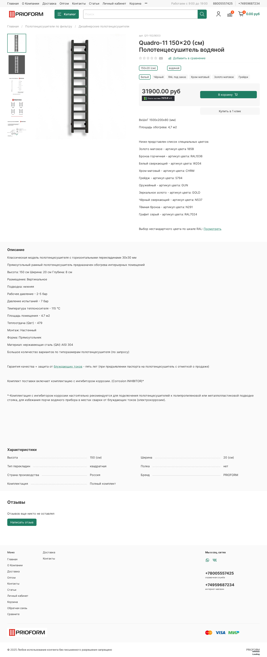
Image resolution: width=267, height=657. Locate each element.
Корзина (135, 3)
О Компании (30, 3)
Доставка (49, 3)
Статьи (94, 3)
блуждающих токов (68, 366)
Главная (13, 3)
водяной (174, 68)
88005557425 (223, 3)
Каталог (70, 14)
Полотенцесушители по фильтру (48, 26)
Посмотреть (212, 229)
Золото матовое (224, 76)
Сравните (13, 614)
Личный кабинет (114, 3)
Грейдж (243, 76)
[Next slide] (16, 134)
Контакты (79, 3)
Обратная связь (17, 608)
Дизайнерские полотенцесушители (104, 26)
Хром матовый (200, 76)
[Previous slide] (35, 86)
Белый (145, 76)
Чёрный (158, 76)
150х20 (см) (148, 68)
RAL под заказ (177, 76)
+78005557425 (219, 573)
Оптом (64, 3)
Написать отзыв (21, 522)
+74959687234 (249, 3)
